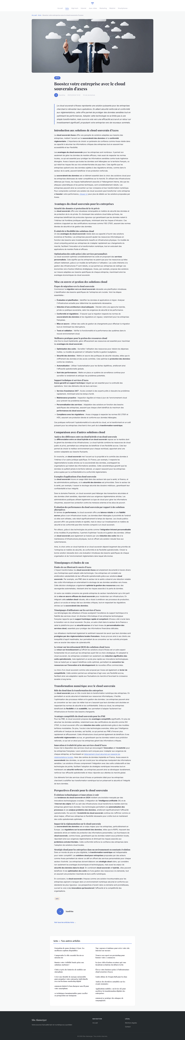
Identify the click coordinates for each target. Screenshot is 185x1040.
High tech (74, 8)
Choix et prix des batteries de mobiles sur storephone (70, 971)
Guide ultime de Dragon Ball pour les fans (111, 977)
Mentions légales (131, 1023)
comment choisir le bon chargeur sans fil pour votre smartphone (71, 987)
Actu (67, 8)
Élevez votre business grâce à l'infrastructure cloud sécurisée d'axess (112, 971)
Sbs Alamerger (39, 1019)
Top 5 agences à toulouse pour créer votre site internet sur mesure (112, 949)
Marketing (103, 8)
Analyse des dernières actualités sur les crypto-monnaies (110, 983)
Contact (128, 1027)
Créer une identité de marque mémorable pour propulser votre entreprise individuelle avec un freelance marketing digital (71, 979)
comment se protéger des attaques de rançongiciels (109, 999)
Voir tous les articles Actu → (65, 922)
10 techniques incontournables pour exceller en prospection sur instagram (71, 994)
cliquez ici (84, 194)
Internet (83, 8)
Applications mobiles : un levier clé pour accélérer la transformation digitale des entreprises (110, 991)
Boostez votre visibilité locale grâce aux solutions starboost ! (69, 963)
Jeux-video (93, 8)
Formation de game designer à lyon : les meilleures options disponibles (69, 949)
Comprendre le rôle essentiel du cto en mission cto (69, 956)
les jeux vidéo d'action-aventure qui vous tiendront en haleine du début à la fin (110, 963)
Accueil (60, 8)
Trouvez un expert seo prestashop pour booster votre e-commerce (110, 956)
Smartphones (123, 8)
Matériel (112, 8)
